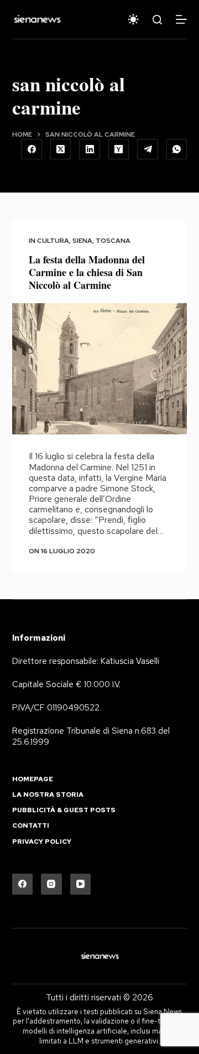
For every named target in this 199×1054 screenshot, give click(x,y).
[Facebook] (31, 149)
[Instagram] (51, 884)
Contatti (30, 826)
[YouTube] (80, 884)
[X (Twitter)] (60, 149)
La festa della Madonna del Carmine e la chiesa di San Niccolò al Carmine (87, 272)
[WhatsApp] (176, 149)
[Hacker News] (118, 149)
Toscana (113, 240)
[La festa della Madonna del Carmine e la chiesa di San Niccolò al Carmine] (99, 369)
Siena (82, 240)
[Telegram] (147, 149)
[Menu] (181, 19)
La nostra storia (47, 795)
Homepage (32, 779)
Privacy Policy (41, 842)
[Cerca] (157, 19)
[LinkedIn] (89, 149)
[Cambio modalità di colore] (133, 19)
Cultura (53, 240)
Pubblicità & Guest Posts (64, 810)
